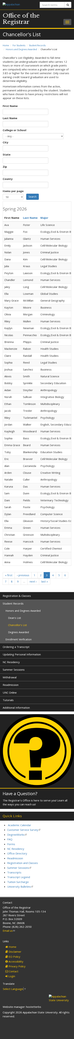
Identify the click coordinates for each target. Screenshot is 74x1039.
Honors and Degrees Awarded (21, 49)
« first (8, 575)
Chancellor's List (17, 625)
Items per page (13, 191)
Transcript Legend (18, 877)
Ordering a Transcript (16, 647)
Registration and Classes (22, 863)
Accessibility (15, 961)
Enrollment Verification (18, 639)
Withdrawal (10, 677)
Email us (9, 930)
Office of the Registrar (21, 18)
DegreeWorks (17, 834)
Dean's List (14, 618)
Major (44, 217)
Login (11, 976)
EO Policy (14, 956)
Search (32, 196)
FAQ (9, 839)
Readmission (10, 685)
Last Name (10, 118)
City (5, 142)
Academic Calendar (19, 825)
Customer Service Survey (23, 830)
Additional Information (16, 707)
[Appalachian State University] (18, 5)
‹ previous (23, 575)
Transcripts (14, 872)
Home (6, 45)
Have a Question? (20, 793)
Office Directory (17, 853)
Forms (11, 844)
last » (44, 581)
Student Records (37, 45)
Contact (13, 971)
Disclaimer (14, 951)
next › (33, 581)
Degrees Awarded (18, 632)
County (8, 179)
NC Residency (11, 662)
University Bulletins (20, 886)
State (6, 154)
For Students (19, 45)
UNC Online (10, 692)
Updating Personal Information (22, 654)
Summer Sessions (14, 669)
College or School (14, 130)
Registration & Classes (17, 596)
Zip (5, 166)
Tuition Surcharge (18, 882)
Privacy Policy (17, 966)
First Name (10, 106)
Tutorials (8, 700)
